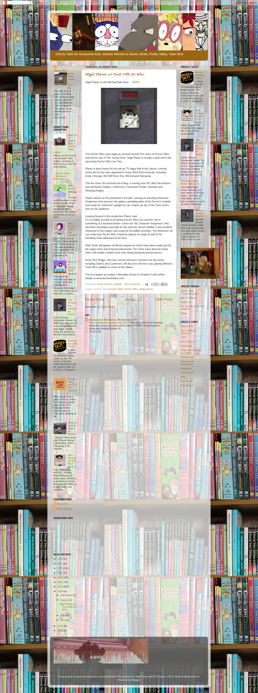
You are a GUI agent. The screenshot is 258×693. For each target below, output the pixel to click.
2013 (60, 577)
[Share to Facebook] (162, 284)
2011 (60, 586)
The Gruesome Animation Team (72, 307)
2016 (60, 563)
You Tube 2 (187, 385)
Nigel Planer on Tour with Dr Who (114, 74)
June (63, 620)
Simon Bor (60, 70)
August (64, 600)
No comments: (133, 284)
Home (129, 299)
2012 (60, 582)
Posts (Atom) (107, 306)
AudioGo (185, 302)
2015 (60, 568)
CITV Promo (187, 341)
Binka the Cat (72, 187)
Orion (184, 313)
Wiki (183, 377)
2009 (60, 626)
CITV (183, 337)
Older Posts (164, 299)
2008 (60, 630)
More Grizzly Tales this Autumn (72, 229)
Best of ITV (187, 326)
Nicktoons (186, 368)
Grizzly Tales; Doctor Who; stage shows (131, 289)
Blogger (135, 680)
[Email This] (152, 284)
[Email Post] (146, 284)
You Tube (186, 381)
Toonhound (187, 372)
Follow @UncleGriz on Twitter (191, 351)
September (66, 595)
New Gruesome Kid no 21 (199, 114)
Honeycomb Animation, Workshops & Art (113, 319)
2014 (60, 572)
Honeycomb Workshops (187, 363)
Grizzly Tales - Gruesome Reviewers (62, 176)
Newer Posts (94, 299)
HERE (136, 82)
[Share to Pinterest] (166, 284)
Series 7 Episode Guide (72, 344)
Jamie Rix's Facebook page (189, 292)
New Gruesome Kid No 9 (72, 459)
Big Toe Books (189, 298)
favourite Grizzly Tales (72, 266)
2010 (60, 591)
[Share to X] (159, 284)
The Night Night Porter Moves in (189, 182)
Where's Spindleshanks (199, 213)
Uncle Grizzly (64, 508)
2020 (60, 559)
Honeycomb (187, 357)
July (62, 615)
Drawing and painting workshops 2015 (108, 322)
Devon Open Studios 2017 (71, 79)
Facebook (186, 346)
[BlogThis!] (156, 284)
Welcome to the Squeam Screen (72, 428)
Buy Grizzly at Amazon (188, 332)
